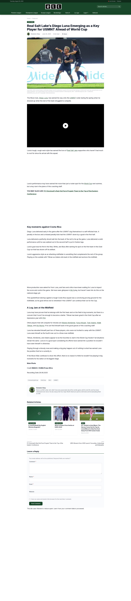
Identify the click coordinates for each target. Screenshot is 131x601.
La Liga (76, 13)
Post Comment (35, 503)
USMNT (73, 98)
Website (31, 491)
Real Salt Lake (72, 150)
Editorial (95, 13)
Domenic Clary (35, 34)
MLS (72, 290)
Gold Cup (43, 380)
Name (31, 476)
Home (28, 18)
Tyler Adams (91, 323)
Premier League (16, 13)
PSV (44, 318)
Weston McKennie (68, 323)
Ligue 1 (86, 13)
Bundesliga (57, 13)
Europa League (46, 13)
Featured (35, 18)
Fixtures (119, 1)
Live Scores (112, 1)
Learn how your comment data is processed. (69, 508)
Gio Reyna (40, 326)
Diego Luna (43, 98)
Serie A (67, 13)
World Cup (88, 184)
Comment (32, 461)
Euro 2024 (59, 423)
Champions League (32, 13)
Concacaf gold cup (33, 380)
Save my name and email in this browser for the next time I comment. (51, 499)
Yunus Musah (81, 323)
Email (31, 484)
